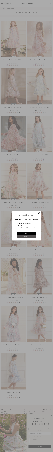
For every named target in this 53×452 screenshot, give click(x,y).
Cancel (26, 236)
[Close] (39, 213)
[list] (26, 228)
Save (26, 233)
